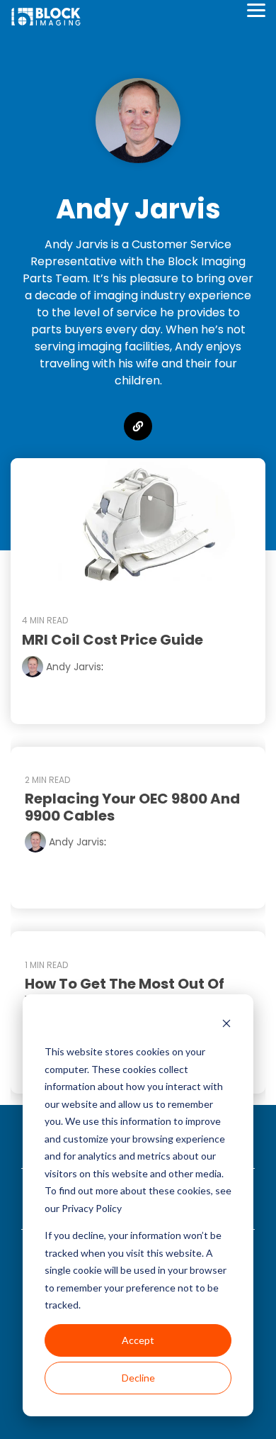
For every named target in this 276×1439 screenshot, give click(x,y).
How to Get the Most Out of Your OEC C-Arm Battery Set (128, 992)
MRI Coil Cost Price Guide (112, 640)
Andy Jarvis (72, 667)
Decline (138, 1378)
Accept (138, 1340)
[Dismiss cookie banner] (226, 1025)
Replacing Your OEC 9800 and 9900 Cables (132, 807)
